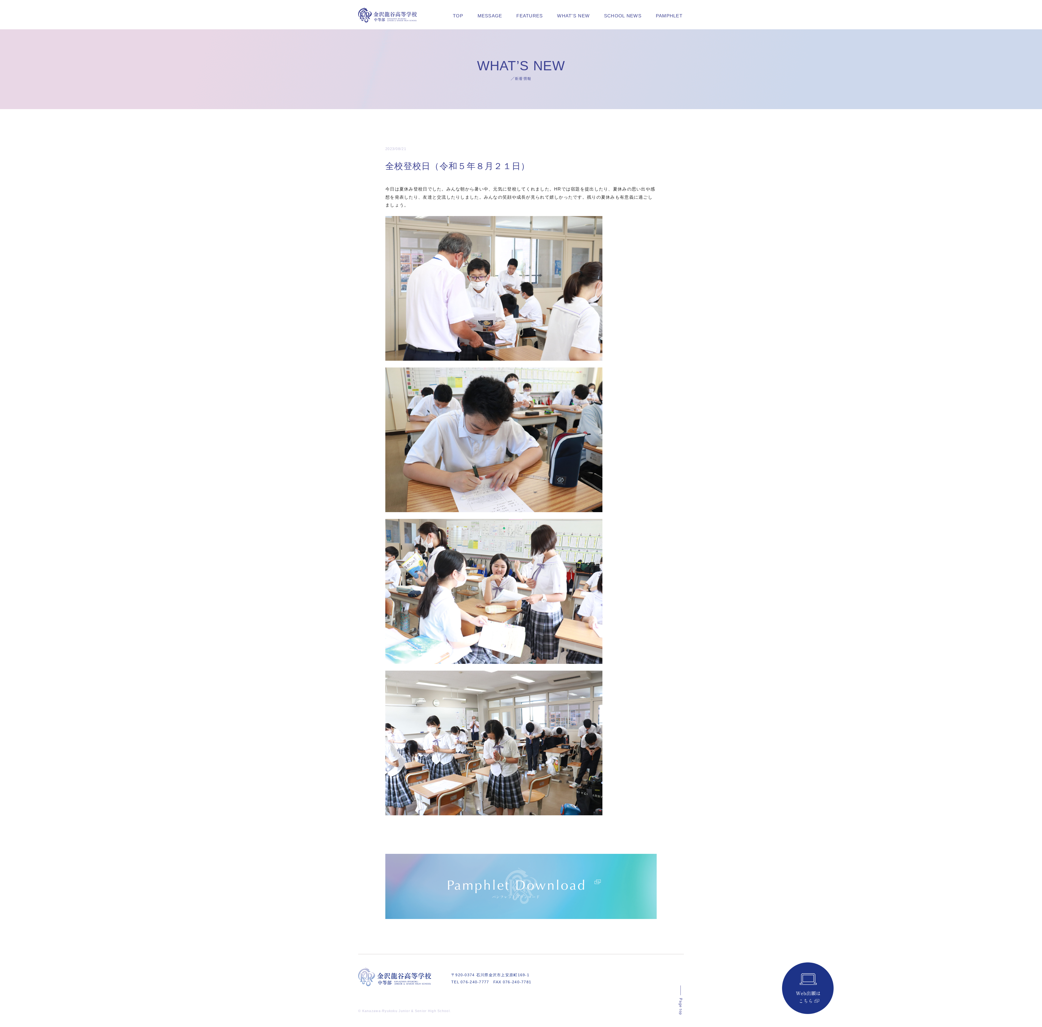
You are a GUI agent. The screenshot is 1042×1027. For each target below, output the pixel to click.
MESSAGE (490, 15)
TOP (458, 15)
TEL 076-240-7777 (470, 982)
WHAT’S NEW (573, 15)
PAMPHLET (669, 15)
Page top (681, 1006)
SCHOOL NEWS (622, 15)
